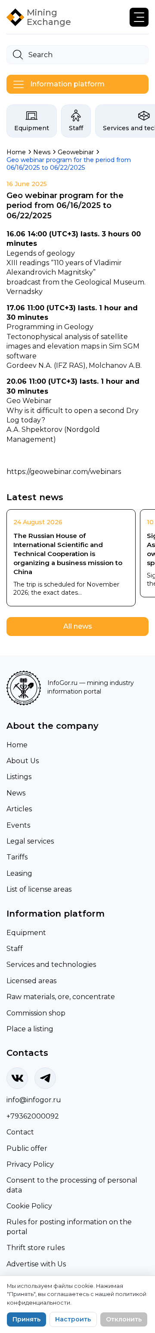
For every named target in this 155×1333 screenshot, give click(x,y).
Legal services (30, 841)
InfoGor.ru (62, 683)
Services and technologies (51, 964)
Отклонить (124, 1319)
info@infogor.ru (33, 1100)
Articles (19, 809)
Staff (76, 128)
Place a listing (29, 1029)
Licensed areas (31, 981)
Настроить (73, 1319)
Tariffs (17, 857)
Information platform (67, 84)
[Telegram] (45, 1078)
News (15, 793)
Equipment (31, 128)
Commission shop (35, 1013)
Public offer (26, 1148)
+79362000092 (32, 1116)
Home (17, 745)
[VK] (17, 1078)
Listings (18, 777)
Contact (20, 1132)
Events (18, 825)
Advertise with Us (36, 1264)
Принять (26, 1319)
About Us (22, 761)
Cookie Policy (29, 1206)
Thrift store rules (35, 1248)
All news (77, 626)
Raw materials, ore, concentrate (60, 997)
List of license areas (38, 889)
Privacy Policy (30, 1164)
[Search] (18, 54)
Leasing (19, 873)
